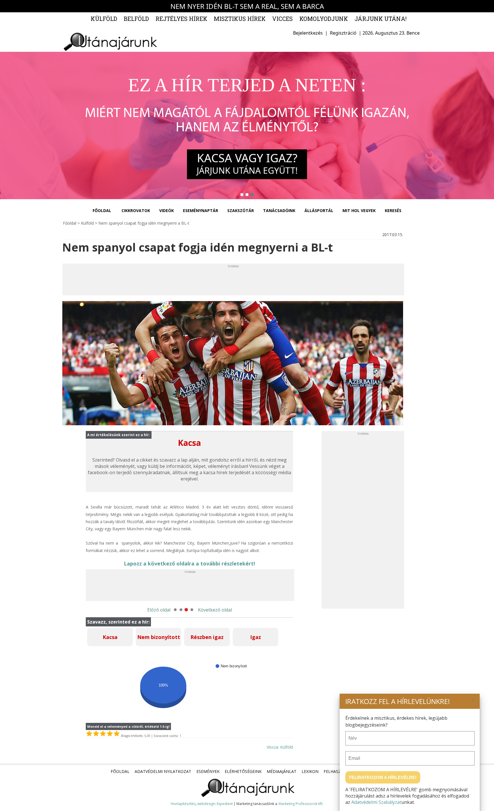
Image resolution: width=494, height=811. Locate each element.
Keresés (393, 210)
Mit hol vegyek (359, 210)
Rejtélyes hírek (181, 18)
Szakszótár (240, 210)
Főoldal (102, 210)
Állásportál (318, 210)
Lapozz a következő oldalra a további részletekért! (189, 563)
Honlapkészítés (183, 803)
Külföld (104, 18)
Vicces (282, 18)
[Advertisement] (167, 281)
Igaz (255, 637)
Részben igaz (207, 637)
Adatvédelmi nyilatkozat (163, 771)
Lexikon (310, 771)
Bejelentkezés (308, 33)
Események (208, 771)
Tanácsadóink (279, 210)
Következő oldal (215, 610)
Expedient (225, 803)
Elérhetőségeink (243, 771)
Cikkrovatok (135, 210)
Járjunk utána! (380, 18)
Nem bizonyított (158, 637)
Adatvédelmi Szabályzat (376, 802)
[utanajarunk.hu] (109, 41)
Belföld (136, 18)
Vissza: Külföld (280, 747)
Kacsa (110, 637)
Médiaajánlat (281, 771)
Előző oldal (158, 610)
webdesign (206, 803)
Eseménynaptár (200, 210)
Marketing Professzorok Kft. (301, 803)
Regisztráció (343, 33)
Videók (166, 210)
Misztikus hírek (240, 18)
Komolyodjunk (323, 18)
